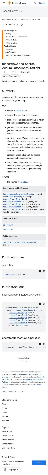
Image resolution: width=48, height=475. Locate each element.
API (15, 19)
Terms (4, 457)
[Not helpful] (22, 25)
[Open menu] (4, 3)
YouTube (5, 421)
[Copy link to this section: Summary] (17, 91)
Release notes (8, 436)
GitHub (4, 412)
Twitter (5, 416)
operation (8, 225)
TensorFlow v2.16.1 (12, 11)
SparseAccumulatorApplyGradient (19, 194)
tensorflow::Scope (14, 196)
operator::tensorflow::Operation (19, 242)
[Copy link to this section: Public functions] (26, 287)
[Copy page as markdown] (13, 72)
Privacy (13, 457)
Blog (4, 404)
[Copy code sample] (44, 271)
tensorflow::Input (12, 199)
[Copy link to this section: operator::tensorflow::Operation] (42, 338)
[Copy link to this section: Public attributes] (27, 257)
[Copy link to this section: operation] (16, 265)
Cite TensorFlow (8, 448)
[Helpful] (18, 25)
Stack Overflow (8, 440)
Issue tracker (7, 432)
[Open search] (35, 3)
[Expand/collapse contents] (16, 30)
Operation (23, 182)
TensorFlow (6, 19)
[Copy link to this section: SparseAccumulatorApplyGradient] (4, 298)
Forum (4, 408)
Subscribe (39, 463)
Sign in (42, 3)
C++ (38, 19)
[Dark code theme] (40, 271)
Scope (18, 110)
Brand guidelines (8, 444)
